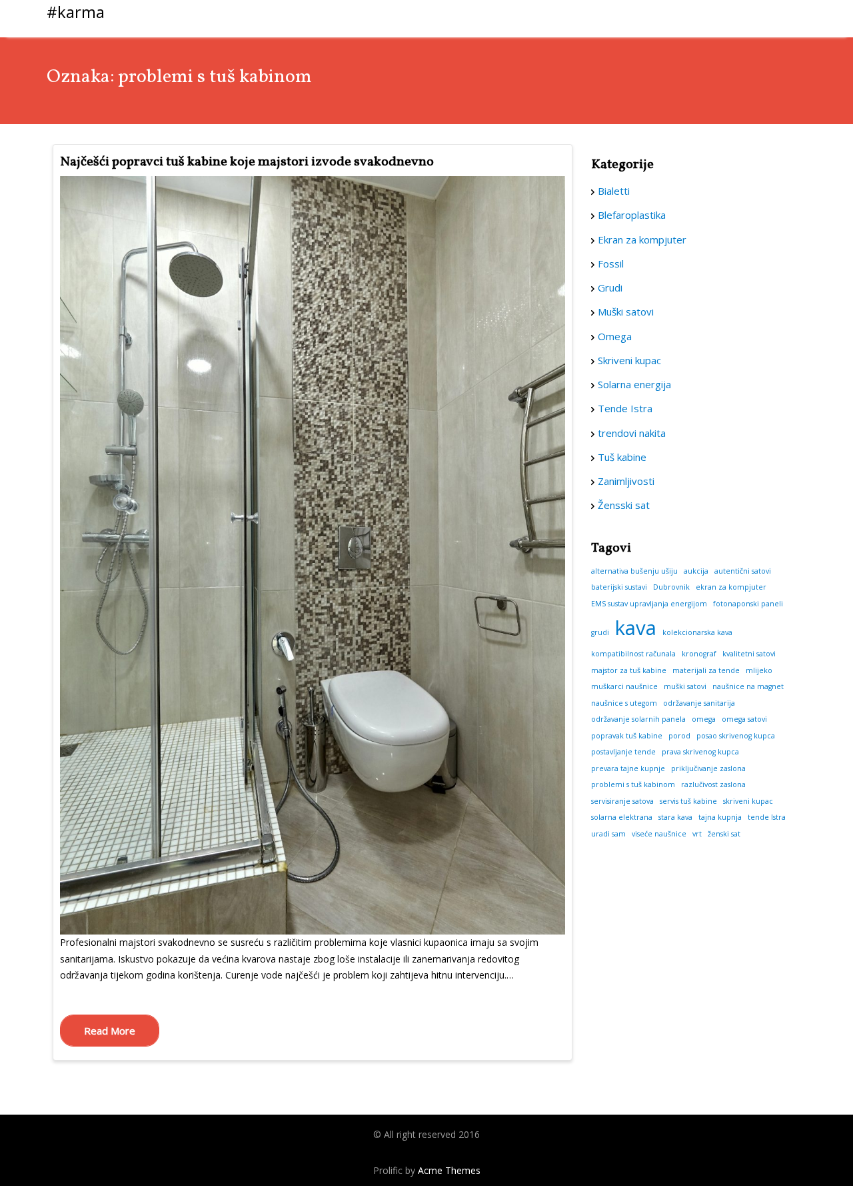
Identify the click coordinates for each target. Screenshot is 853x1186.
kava (635, 627)
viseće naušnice (659, 833)
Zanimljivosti (626, 481)
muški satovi (685, 686)
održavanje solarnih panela (638, 719)
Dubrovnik (671, 587)
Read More (109, 1030)
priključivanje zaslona (708, 768)
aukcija (696, 571)
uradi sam (608, 833)
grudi (600, 632)
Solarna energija (634, 384)
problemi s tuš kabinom (633, 784)
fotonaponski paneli (748, 603)
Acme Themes (449, 1170)
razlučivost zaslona (713, 784)
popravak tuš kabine (626, 735)
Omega (615, 336)
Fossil (611, 263)
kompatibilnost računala (633, 653)
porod (679, 735)
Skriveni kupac (629, 360)
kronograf (699, 653)
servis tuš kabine (688, 801)
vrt (697, 833)
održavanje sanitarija (699, 703)
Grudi (610, 287)
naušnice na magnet (748, 686)
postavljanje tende (623, 751)
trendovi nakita (632, 433)
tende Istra (767, 817)
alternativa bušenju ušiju (634, 571)
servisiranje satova (622, 801)
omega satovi (744, 719)
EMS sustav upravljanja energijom (649, 603)
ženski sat (724, 833)
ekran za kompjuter (731, 587)
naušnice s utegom (624, 703)
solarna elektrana (621, 817)
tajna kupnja (720, 817)
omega (704, 719)
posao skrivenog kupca (735, 735)
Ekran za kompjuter (642, 239)
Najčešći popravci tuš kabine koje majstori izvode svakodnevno (247, 162)
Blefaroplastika (632, 214)
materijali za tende (706, 670)
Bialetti (614, 190)
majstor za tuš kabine (628, 670)
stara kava (675, 817)
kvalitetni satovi (749, 653)
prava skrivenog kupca (700, 751)
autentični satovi (742, 571)
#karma (76, 12)
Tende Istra (625, 408)
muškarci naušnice (624, 686)
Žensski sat (624, 505)
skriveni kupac (748, 801)
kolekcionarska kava (697, 632)
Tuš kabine (622, 457)
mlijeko (759, 670)
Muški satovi (626, 311)
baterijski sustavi (619, 587)
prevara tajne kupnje (628, 768)
